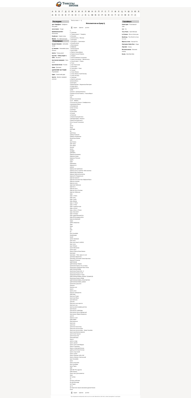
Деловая (58, 67)
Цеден (75, 27)
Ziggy (137, 44)
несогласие (55, 29)
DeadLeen (55, 36)
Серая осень (62, 36)
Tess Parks (125, 31)
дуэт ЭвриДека (56, 24)
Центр (54, 53)
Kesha (123, 54)
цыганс (87, 27)
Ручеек (65, 64)
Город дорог (60, 53)
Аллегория (125, 24)
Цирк (53, 74)
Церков (81, 27)
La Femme (125, 34)
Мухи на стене (126, 41)
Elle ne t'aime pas (133, 34)
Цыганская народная (58, 60)
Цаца (53, 67)
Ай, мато (58, 57)
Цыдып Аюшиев (57, 44)
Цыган (54, 77)
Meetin (54, 39)
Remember (55, 33)
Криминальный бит (57, 31)
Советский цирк (60, 74)
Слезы (130, 47)
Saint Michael (133, 31)
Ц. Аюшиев (55, 48)
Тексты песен (75, 20)
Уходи (61, 29)
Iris (126, 29)
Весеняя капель (126, 49)
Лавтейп (124, 47)
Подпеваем (55, 72)
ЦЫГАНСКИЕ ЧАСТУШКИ (59, 70)
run (123, 29)
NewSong (124, 37)
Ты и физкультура (62, 39)
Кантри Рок (134, 41)
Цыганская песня (57, 64)
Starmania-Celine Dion (128, 44)
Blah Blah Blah (130, 54)
